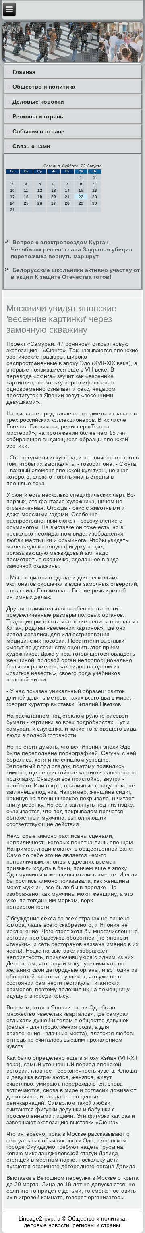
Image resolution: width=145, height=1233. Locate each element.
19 (39, 197)
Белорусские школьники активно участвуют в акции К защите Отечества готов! (75, 273)
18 (26, 197)
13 (53, 190)
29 (81, 203)
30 (94, 203)
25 (26, 203)
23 (94, 197)
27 (53, 203)
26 (39, 203)
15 (81, 190)
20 (53, 197)
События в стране (38, 131)
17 (12, 197)
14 (67, 190)
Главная (23, 71)
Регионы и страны (38, 116)
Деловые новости (38, 101)
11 (26, 190)
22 (81, 197)
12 (39, 190)
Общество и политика (43, 86)
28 (67, 203)
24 (12, 203)
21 (67, 197)
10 (12, 190)
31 (12, 210)
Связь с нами (31, 146)
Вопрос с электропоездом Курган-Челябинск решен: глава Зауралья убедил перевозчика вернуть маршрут (72, 249)
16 (94, 190)
